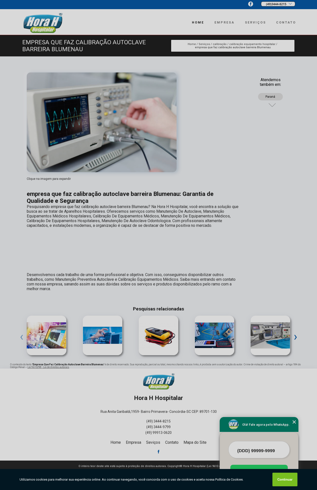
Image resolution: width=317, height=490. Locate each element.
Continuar (284, 479)
